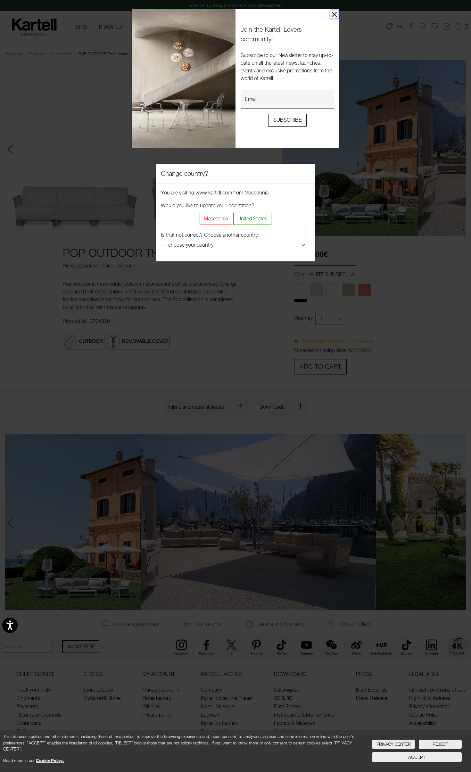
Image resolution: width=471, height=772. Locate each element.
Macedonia (216, 219)
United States (252, 219)
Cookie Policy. (50, 760)
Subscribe (287, 120)
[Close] (334, 14)
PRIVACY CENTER (393, 744)
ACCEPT (417, 757)
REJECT (440, 744)
